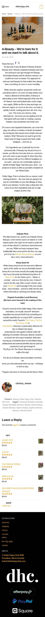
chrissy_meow (23, 383)
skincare (15, 410)
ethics (4, 537)
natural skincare (9, 408)
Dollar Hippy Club (26, 399)
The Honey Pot (22, 323)
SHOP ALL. (6, 506)
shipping (5, 526)
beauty (27, 405)
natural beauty (36, 405)
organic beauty (22, 408)
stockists (5, 522)
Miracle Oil (9, 277)
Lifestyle (37, 399)
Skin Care (6, 402)
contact (5, 545)
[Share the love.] (15, 62)
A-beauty (23, 402)
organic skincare (35, 408)
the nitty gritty (7, 541)
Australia (30, 402)
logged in (16, 425)
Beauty (10, 14)
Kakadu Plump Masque (24, 254)
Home (4, 14)
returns (5, 530)
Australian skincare (16, 405)
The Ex (38, 320)
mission (5, 534)
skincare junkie (26, 410)
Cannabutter (7, 326)
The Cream (29, 320)
